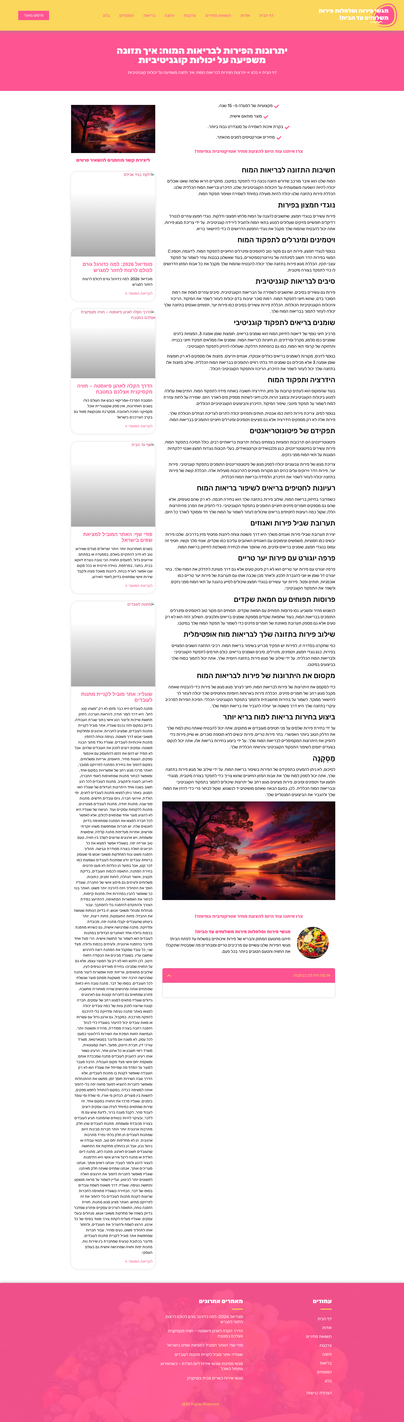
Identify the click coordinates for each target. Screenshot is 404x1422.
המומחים (126, 15)
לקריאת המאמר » (138, 293)
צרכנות (190, 15)
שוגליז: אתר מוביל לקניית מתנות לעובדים (209, 1354)
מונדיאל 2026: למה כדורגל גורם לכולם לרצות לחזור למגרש (204, 1319)
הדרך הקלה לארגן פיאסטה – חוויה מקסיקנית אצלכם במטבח (205, 1333)
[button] (169, 975)
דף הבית (266, 15)
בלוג (106, 15)
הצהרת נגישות (319, 1393)
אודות (245, 15)
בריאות (149, 15)
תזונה (169, 15)
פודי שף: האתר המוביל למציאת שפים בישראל (205, 1345)
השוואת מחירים (218, 15)
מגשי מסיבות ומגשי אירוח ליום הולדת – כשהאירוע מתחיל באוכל (201, 1366)
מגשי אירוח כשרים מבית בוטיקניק (215, 1378)
